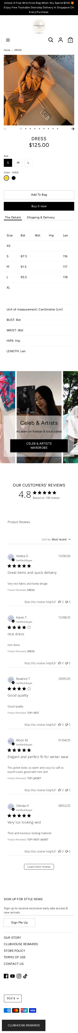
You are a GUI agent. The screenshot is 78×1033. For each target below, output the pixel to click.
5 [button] (39, 128)
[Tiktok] (25, 976)
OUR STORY (12, 937)
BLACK (13, 178)
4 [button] (34, 128)
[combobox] (56, 539)
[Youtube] (12, 976)
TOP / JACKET (34, 778)
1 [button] (21, 129)
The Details (13, 217)
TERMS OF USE (15, 957)
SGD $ (11, 998)
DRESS (30, 590)
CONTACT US (14, 964)
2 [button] (25, 128)
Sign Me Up (19, 922)
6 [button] (43, 128)
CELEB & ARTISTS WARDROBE (39, 446)
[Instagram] (19, 976)
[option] (39, 90)
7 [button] (48, 128)
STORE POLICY (14, 951)
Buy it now (39, 206)
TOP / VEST (33, 712)
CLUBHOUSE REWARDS (21, 944)
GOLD (6, 178)
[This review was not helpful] (66, 602)
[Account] (60, 38)
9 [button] (57, 128)
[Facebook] (6, 976)
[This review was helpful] (59, 602)
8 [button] (53, 128)
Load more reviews (39, 866)
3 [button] (30, 128)
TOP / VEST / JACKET (37, 839)
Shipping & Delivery (41, 217)
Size (6, 156)
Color (11, 172)
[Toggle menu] (8, 40)
